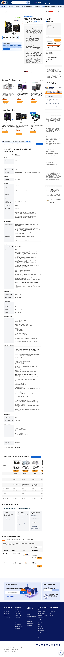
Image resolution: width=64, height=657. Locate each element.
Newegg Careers (30, 623)
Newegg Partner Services (42, 615)
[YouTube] (52, 644)
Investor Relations (30, 612)
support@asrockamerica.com (36, 524)
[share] (22, 21)
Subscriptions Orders (19, 626)
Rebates (39, 624)
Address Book (17, 617)
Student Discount (41, 630)
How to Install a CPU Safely (51, 110)
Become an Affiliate (41, 617)
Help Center (6, 609)
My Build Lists (17, 620)
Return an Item (6, 613)
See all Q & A (39, 144)
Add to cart (57, 40)
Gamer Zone (29, 619)
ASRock (35, 8)
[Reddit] (22, 23)
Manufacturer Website (35, 518)
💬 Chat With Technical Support (54, 36)
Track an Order (6, 611)
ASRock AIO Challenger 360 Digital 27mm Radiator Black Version (36, 125)
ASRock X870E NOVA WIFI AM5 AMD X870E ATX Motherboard (22, 94)
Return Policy (6, 615)
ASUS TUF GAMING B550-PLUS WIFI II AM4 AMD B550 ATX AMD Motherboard (22, 125)
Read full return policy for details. (22, 524)
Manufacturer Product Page (35, 516)
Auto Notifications (18, 628)
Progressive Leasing (41, 635)
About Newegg (29, 611)
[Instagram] (44, 644)
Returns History (18, 615)
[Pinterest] (49, 644)
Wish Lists (17, 619)
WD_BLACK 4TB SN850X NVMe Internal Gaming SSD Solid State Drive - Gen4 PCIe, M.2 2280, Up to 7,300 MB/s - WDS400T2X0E (32, 70)
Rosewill (51, 615)
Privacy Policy (13, 647)
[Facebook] (39, 644)
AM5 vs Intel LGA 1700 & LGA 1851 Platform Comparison (52, 100)
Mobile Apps (40, 626)
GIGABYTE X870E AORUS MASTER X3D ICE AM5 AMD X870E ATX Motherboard (8, 94)
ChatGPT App (40, 628)
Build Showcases (41, 633)
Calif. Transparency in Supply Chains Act (11, 649)
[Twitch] (54, 644)
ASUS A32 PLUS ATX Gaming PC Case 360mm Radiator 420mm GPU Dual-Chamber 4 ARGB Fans (8, 125)
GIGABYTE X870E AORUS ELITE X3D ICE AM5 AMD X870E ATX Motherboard (21, 11)
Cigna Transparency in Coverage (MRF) (10, 651)
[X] (42, 644)
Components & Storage (11, 8)
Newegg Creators (41, 619)
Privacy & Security (7, 617)
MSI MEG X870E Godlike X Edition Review (53, 103)
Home (3, 8)
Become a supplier (41, 609)
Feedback (18, 154)
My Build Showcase (18, 622)
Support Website (34, 526)
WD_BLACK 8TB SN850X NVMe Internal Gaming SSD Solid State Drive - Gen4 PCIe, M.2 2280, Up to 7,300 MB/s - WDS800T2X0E (55, 190)
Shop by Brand (40, 622)
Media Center (29, 614)
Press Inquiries (29, 621)
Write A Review (53, 182)
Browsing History (18, 611)
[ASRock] (18, 17)
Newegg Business (53, 609)
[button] (9, 2)
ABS (50, 613)
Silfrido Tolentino (49, 179)
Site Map (39, 620)
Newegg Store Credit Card (43, 632)
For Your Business (41, 613)
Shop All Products (21, 80)
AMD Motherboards (28, 8)
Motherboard (20, 8)
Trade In (39, 637)
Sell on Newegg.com (41, 611)
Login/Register (17, 609)
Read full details (7, 519)
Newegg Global (52, 611)
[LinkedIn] (47, 644)
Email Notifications (18, 624)
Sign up (23, 592)
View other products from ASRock (35, 529)
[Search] (28, 2)
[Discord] (57, 644)
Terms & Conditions (7, 647)
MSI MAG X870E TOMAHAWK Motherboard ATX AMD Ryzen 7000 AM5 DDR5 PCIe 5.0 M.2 (36, 94)
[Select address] (9, 2)
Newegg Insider (29, 625)
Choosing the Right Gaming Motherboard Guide (53, 107)
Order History (17, 613)
